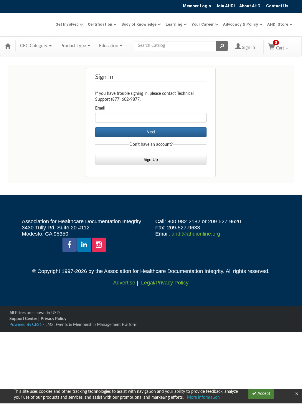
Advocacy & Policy (240, 24)
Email (100, 108)
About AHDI (250, 6)
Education (109, 46)
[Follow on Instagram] (99, 245)
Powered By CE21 (26, 325)
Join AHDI (225, 6)
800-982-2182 (183, 221)
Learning (174, 24)
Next (150, 132)
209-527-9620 (224, 221)
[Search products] (222, 46)
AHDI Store (277, 24)
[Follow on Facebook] (69, 245)
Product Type (73, 46)
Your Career (203, 24)
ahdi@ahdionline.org (195, 234)
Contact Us (277, 6)
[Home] (7, 46)
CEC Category (34, 46)
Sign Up (151, 160)
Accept (263, 394)
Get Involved (67, 24)
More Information (203, 397)
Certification (100, 24)
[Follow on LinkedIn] (84, 245)
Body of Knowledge (138, 24)
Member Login (197, 6)
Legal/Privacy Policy (165, 283)
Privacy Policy (53, 319)
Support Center (23, 319)
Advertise (124, 283)
